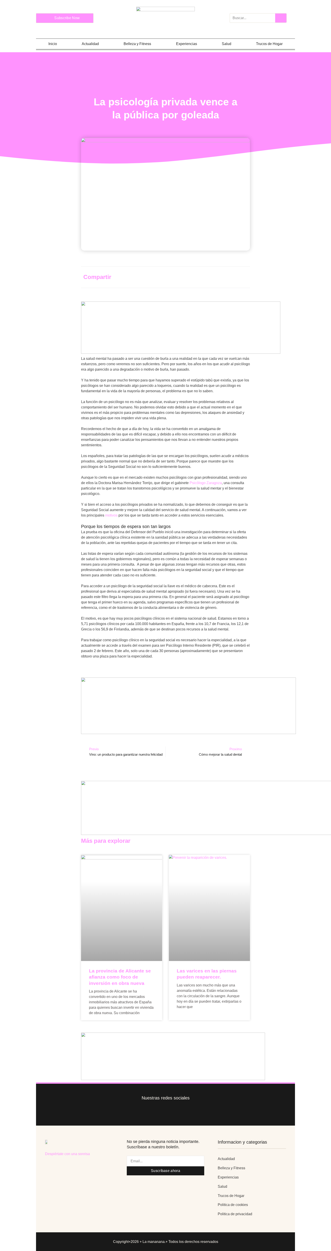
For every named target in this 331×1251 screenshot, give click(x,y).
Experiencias (186, 44)
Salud (226, 44)
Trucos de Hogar (269, 44)
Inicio (52, 44)
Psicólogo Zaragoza (206, 483)
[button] (201, 276)
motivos (111, 515)
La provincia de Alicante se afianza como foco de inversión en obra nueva (120, 977)
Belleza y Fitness (137, 44)
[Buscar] (280, 18)
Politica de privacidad (235, 1214)
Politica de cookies (233, 1205)
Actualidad (90, 44)
